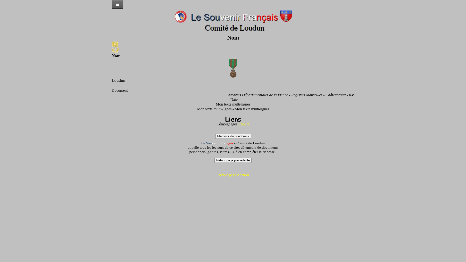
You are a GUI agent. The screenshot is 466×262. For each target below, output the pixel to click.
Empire (244, 124)
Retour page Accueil (233, 175)
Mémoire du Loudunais (233, 136)
